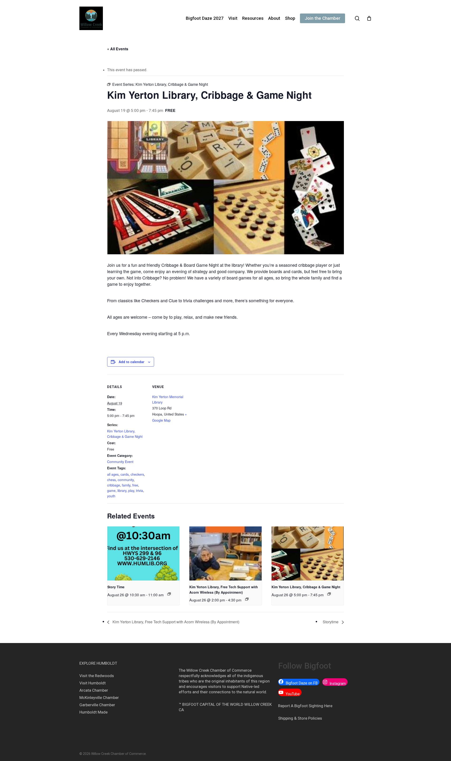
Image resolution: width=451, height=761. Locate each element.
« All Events (117, 48)
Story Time (115, 586)
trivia (139, 490)
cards (125, 474)
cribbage (113, 485)
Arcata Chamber (93, 690)
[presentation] (143, 553)
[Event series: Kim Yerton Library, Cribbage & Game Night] (329, 593)
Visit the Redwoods (96, 675)
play (131, 490)
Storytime (331, 621)
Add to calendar (131, 361)
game (111, 490)
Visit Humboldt (92, 683)
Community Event (120, 461)
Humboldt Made (93, 712)
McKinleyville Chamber (99, 697)
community (126, 479)
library (121, 490)
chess (111, 479)
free (135, 485)
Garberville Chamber (97, 704)
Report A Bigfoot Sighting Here (305, 705)
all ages (113, 474)
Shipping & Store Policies (300, 718)
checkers (137, 474)
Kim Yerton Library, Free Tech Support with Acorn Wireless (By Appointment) (175, 621)
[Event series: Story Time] (169, 593)
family (126, 485)
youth (111, 496)
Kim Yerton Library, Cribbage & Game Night (306, 586)
